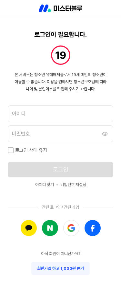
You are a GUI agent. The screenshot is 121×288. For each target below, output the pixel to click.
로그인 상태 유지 (31, 150)
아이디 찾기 (44, 184)
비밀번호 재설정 (73, 184)
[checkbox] (11, 150)
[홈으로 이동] (60, 8)
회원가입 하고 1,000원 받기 (60, 268)
